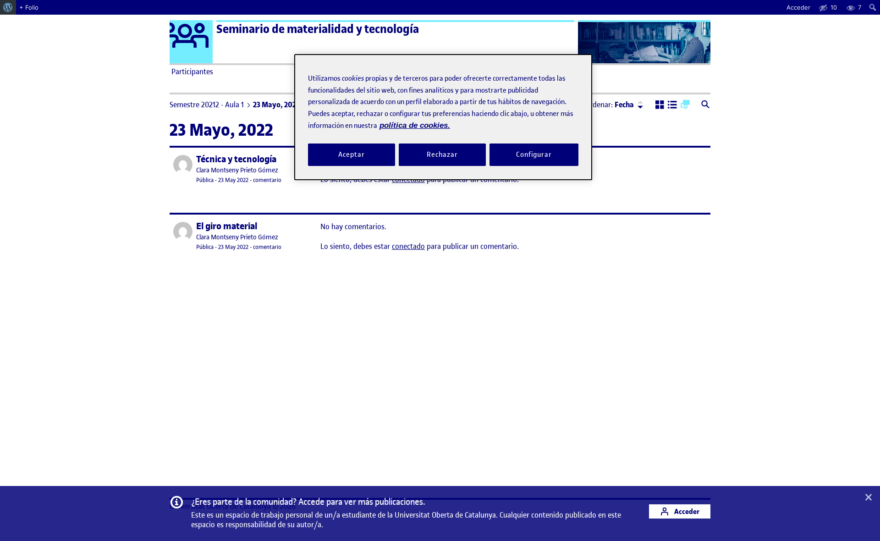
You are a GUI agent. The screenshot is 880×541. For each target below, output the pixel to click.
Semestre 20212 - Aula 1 (207, 104)
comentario (267, 180)
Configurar (534, 154)
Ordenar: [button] (609, 104)
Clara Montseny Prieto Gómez (237, 170)
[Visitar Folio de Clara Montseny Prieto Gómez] (182, 164)
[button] (659, 105)
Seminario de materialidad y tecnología (317, 29)
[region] (443, 117)
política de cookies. (415, 125)
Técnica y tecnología (236, 159)
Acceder (686, 511)
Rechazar (442, 154)
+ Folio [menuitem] (28, 7)
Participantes (192, 71)
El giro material (226, 226)
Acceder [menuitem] (798, 7)
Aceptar (351, 154)
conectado (408, 246)
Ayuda (544, 71)
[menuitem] (8, 7)
